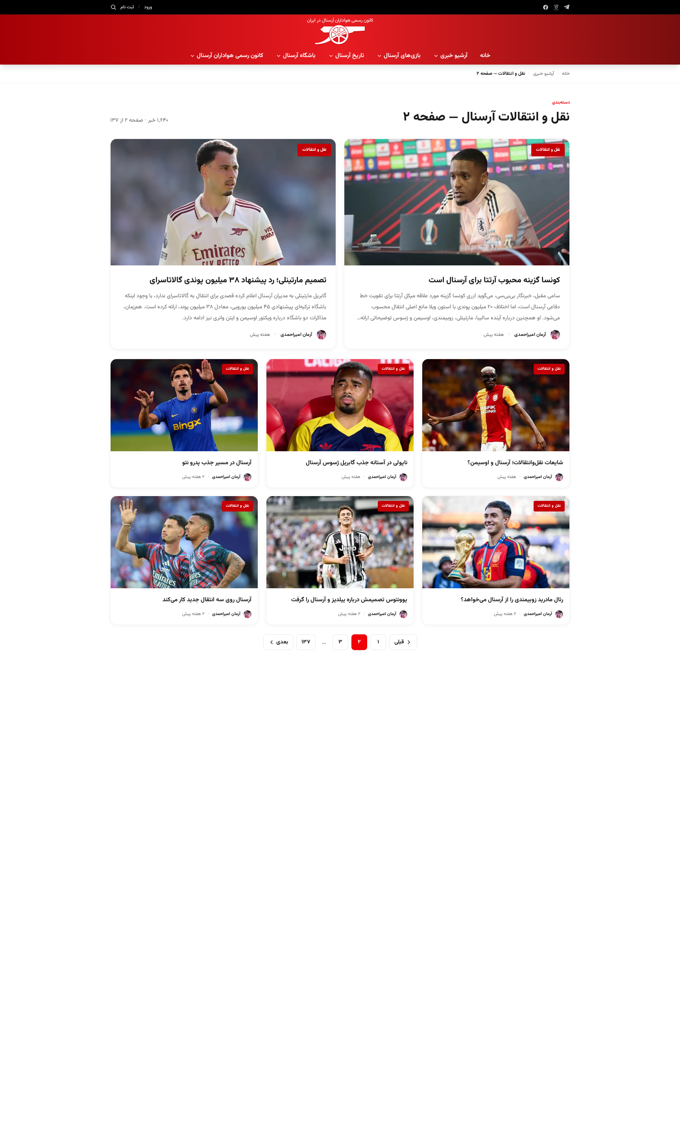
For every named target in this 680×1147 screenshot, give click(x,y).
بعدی (282, 642)
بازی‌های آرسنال (402, 55)
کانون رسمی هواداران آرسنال (230, 55)
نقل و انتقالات (548, 149)
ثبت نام (127, 7)
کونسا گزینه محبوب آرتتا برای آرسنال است (494, 280)
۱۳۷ (305, 642)
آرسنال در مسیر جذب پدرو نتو (216, 462)
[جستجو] (113, 7)
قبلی (399, 642)
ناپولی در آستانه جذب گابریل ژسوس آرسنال (356, 462)
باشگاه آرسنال (299, 55)
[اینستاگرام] (556, 7)
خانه (485, 55)
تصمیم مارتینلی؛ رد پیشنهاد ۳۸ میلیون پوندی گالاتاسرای (238, 280)
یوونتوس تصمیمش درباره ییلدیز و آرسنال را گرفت (349, 599)
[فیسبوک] (546, 7)
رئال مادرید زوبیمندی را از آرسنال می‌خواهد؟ (512, 599)
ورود (148, 7)
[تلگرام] (567, 7)
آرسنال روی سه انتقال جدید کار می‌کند (207, 599)
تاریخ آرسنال (349, 55)
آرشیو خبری (454, 55)
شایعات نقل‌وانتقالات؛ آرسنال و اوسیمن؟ (515, 462)
